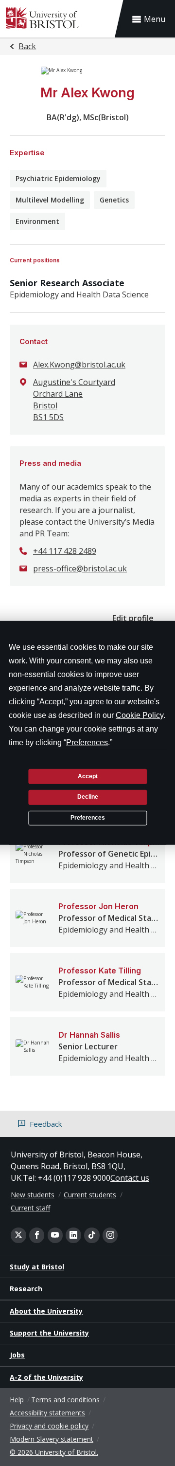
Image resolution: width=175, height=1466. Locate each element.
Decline (87, 796)
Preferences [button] (87, 742)
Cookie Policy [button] (139, 715)
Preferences (87, 817)
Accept (88, 775)
